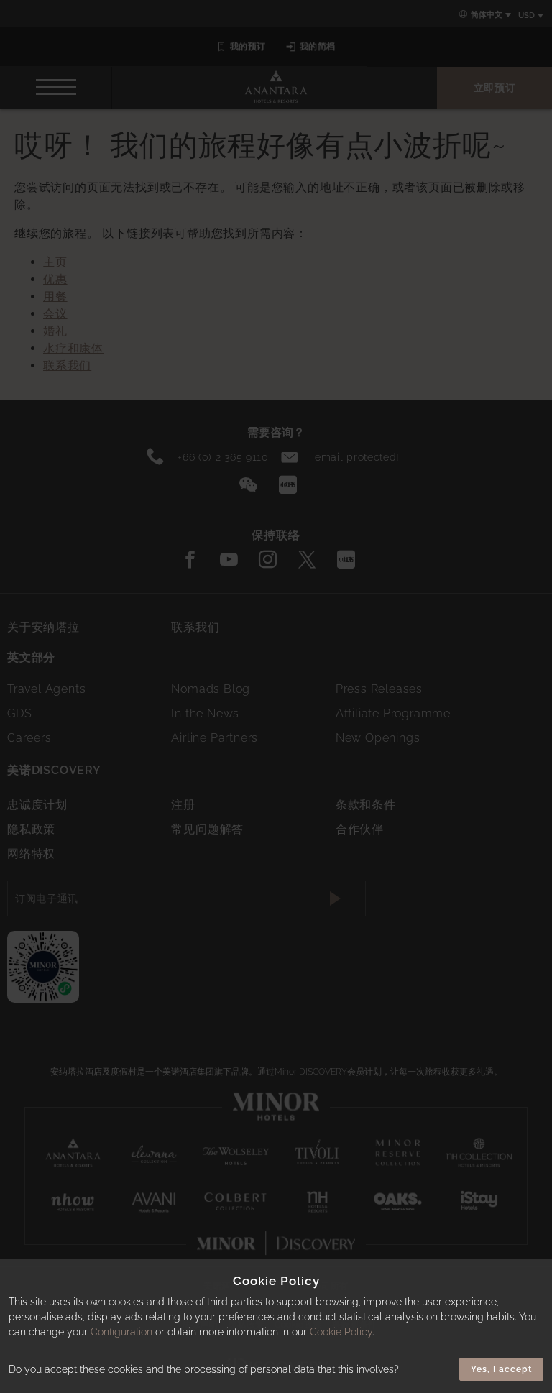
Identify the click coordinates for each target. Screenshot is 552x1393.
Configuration (121, 1332)
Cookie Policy (341, 1332)
